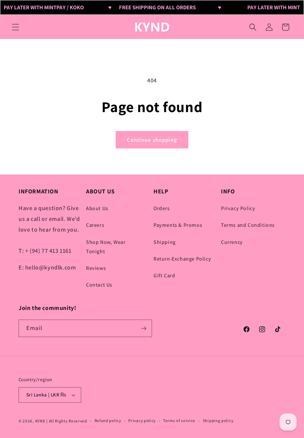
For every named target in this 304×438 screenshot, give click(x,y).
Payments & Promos (177, 225)
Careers (95, 225)
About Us (97, 208)
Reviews (96, 268)
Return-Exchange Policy (182, 258)
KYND (41, 421)
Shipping (164, 242)
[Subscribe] (143, 328)
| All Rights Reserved (66, 421)
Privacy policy (142, 420)
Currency (232, 242)
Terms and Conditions (248, 225)
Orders (161, 208)
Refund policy (108, 420)
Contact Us (99, 284)
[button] (15, 27)
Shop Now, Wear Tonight (105, 247)
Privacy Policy (238, 208)
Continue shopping (152, 139)
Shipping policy (218, 420)
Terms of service (179, 420)
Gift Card (164, 275)
